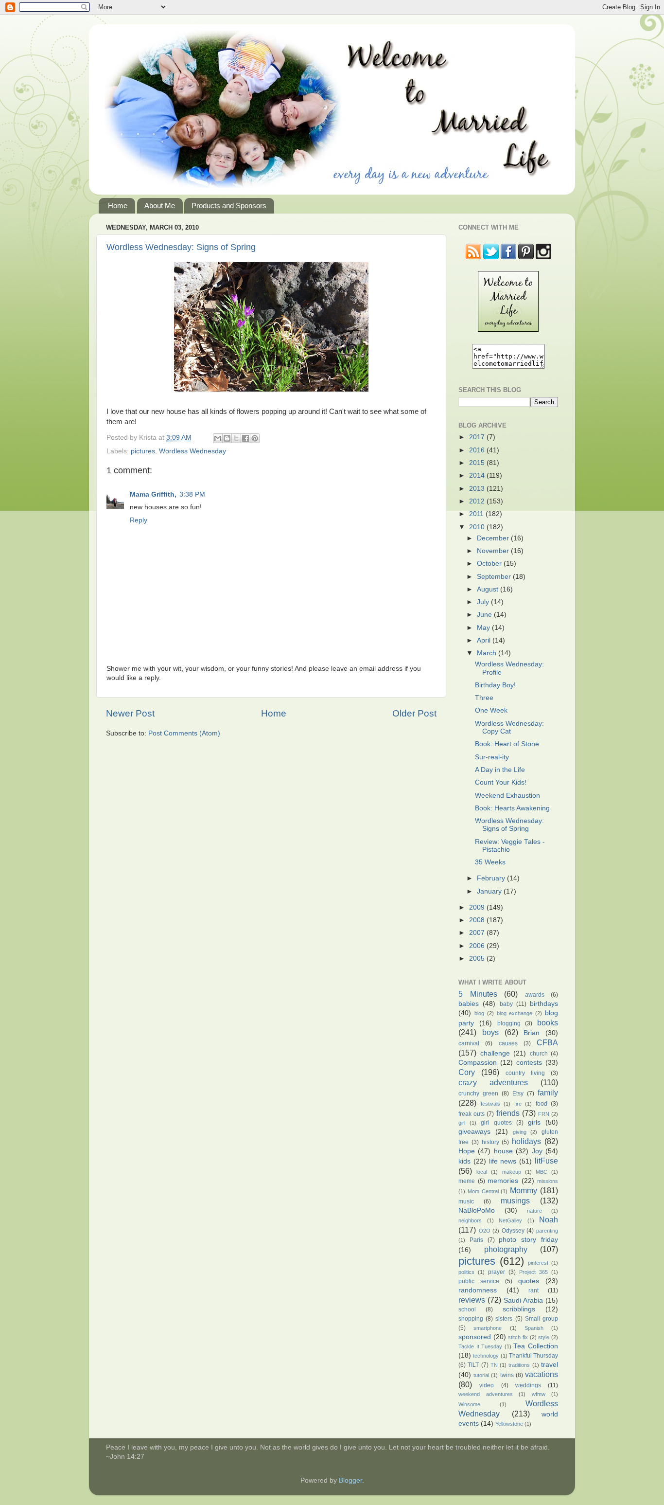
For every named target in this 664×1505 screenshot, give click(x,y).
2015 (478, 462)
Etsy (518, 1093)
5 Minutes (477, 993)
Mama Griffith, (153, 494)
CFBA (547, 1042)
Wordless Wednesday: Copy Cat (509, 727)
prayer (496, 1272)
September (495, 576)
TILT (473, 1365)
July (484, 602)
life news (503, 1161)
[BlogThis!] (227, 438)
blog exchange (515, 1013)
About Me (159, 205)
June (485, 614)
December (494, 538)
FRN (543, 1114)
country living (525, 1073)
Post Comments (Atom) (184, 733)
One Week (491, 710)
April (484, 640)
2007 (478, 932)
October (490, 563)
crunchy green (478, 1093)
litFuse (546, 1160)
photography (505, 1249)
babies (468, 1003)
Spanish (533, 1328)
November (494, 551)
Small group (541, 1318)
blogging (509, 1023)
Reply (138, 520)
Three (484, 697)
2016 (478, 450)
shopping (470, 1318)
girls (534, 1122)
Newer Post (130, 713)
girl (461, 1123)
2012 (478, 501)
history (490, 1142)
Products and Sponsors (229, 205)
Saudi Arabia (523, 1300)
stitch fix (518, 1337)
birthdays (544, 1003)
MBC (541, 1172)
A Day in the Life (500, 769)
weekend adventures (485, 1394)
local (481, 1172)
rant (533, 1290)
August (488, 589)
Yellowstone (509, 1424)
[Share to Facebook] (245, 438)
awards (534, 994)
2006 (478, 946)
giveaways (474, 1131)
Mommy (523, 1190)
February (492, 878)
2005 (478, 958)
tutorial (481, 1375)
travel (549, 1364)
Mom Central (483, 1191)
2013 (478, 488)
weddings (528, 1385)
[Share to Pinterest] (255, 438)
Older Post (414, 713)
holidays (526, 1141)
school (467, 1309)
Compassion (477, 1062)
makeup (511, 1172)
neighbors (470, 1220)
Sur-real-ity (492, 757)
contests (529, 1062)
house (503, 1151)
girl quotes (496, 1122)
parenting (547, 1231)
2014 (478, 475)
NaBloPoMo (476, 1210)
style (543, 1337)
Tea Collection (535, 1346)
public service (478, 1281)
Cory (466, 1072)
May (484, 627)
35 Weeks (490, 862)
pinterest (538, 1263)
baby (506, 1004)
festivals (490, 1104)
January (490, 891)
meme (466, 1181)
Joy (537, 1151)
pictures (143, 451)
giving (519, 1132)
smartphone (487, 1328)
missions (547, 1181)
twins (507, 1375)
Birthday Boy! (495, 685)
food (541, 1103)
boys (490, 1032)
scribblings (519, 1309)
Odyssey (513, 1230)
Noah (548, 1219)
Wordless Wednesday (192, 451)
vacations (541, 1374)
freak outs (471, 1114)
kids (464, 1161)
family (548, 1092)
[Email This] (218, 438)
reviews (471, 1299)
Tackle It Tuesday (480, 1346)
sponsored (474, 1337)
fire (518, 1104)
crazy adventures (493, 1082)
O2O (484, 1231)
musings (515, 1200)
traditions (519, 1365)
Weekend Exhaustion (507, 795)
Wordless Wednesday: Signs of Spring (181, 247)
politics (466, 1272)
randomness (477, 1290)
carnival (468, 1043)
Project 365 (533, 1272)
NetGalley (510, 1220)
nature (534, 1211)
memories (503, 1180)
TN (494, 1365)
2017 (478, 437)
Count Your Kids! (500, 782)
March (487, 653)
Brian (532, 1033)
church (539, 1053)
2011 (477, 514)
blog (479, 1013)
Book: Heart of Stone (507, 744)
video (486, 1385)
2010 (478, 527)
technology (486, 1356)
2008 (478, 920)
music (466, 1201)
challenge (495, 1053)
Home (117, 205)
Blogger (350, 1480)
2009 (478, 907)
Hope (466, 1151)
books (547, 1022)
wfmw (538, 1394)
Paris (476, 1239)
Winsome (469, 1404)
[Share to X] (236, 438)
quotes (528, 1281)
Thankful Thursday (533, 1355)
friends (508, 1113)
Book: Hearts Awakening (512, 808)
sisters (503, 1318)
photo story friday (528, 1239)
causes (508, 1043)
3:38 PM (192, 494)
